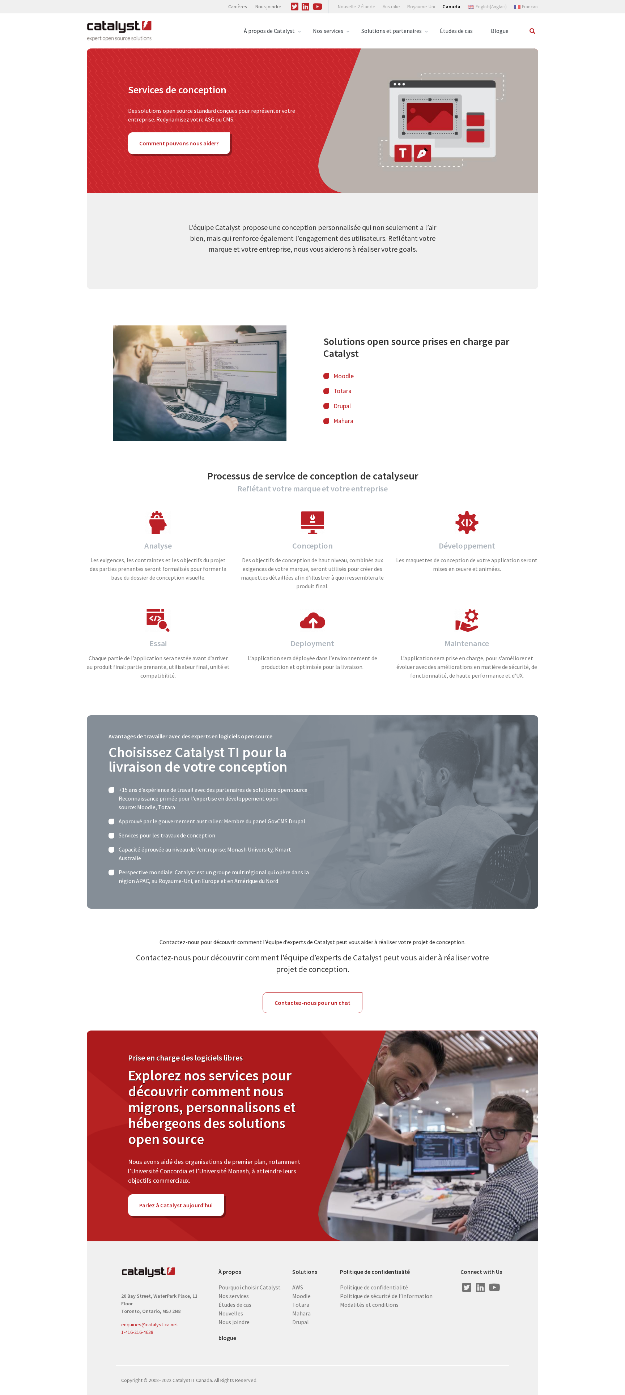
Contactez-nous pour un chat (312, 1002)
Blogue (500, 30)
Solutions (304, 1271)
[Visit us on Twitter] (294, 5)
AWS (297, 1287)
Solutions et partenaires (391, 30)
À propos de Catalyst (269, 30)
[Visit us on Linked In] (305, 5)
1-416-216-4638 (137, 1332)
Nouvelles (230, 1313)
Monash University (249, 849)
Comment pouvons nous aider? (179, 143)
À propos (229, 1271)
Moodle (343, 376)
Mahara (343, 421)
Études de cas (456, 30)
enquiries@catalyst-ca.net (149, 1324)
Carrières (237, 7)
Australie (391, 7)
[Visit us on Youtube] (317, 5)
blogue (227, 1338)
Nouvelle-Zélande (356, 7)
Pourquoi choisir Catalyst (249, 1287)
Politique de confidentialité (375, 1271)
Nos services (328, 30)
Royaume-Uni (421, 7)
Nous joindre (268, 7)
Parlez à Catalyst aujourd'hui (176, 1205)
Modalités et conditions (369, 1304)
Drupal (342, 406)
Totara (342, 391)
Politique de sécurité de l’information (386, 1295)
